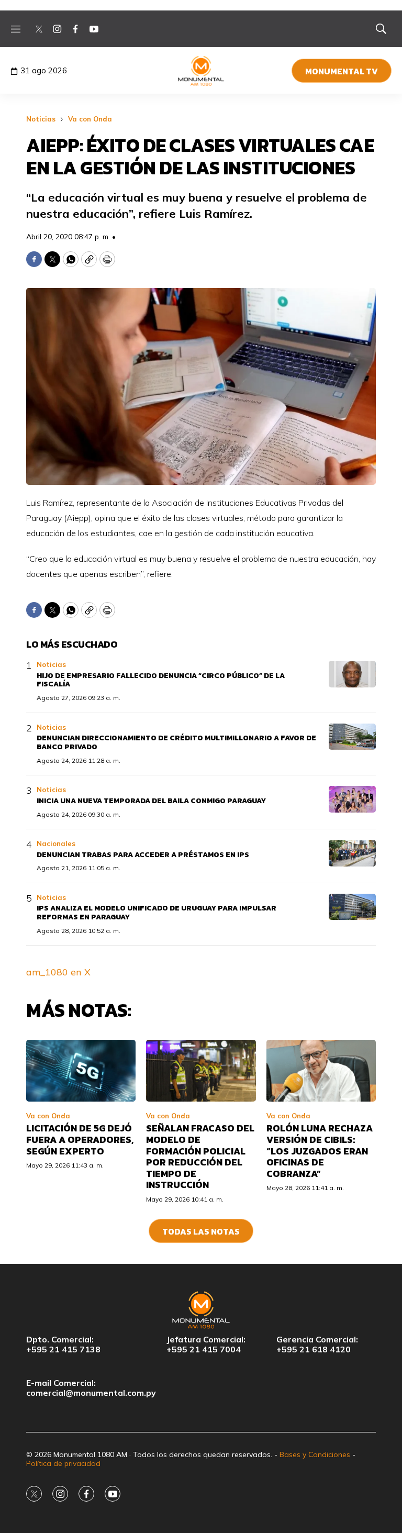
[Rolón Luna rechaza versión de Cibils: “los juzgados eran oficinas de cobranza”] (321, 1071)
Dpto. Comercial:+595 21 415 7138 (63, 1344)
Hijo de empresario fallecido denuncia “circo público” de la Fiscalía (161, 680)
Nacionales (56, 843)
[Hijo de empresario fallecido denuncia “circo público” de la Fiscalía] (352, 674)
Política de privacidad (63, 1463)
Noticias (40, 119)
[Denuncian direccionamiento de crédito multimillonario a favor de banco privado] (352, 737)
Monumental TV (341, 71)
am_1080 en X (58, 972)
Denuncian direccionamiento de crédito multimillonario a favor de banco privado (176, 742)
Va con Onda (90, 119)
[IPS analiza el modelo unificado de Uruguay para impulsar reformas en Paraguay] (352, 907)
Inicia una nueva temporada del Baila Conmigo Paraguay (151, 800)
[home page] (201, 70)
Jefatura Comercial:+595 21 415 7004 (205, 1344)
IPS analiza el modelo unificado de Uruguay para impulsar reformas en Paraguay (156, 913)
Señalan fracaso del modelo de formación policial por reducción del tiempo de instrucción (200, 1156)
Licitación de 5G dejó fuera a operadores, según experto (79, 1139)
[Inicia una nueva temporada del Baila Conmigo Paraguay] (352, 799)
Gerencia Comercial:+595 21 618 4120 (317, 1344)
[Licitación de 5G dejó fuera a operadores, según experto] (81, 1071)
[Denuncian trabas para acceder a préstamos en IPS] (352, 853)
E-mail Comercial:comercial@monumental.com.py (91, 1388)
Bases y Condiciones (315, 1454)
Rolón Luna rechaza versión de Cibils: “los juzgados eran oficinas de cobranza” (319, 1150)
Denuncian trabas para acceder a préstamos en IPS (143, 854)
